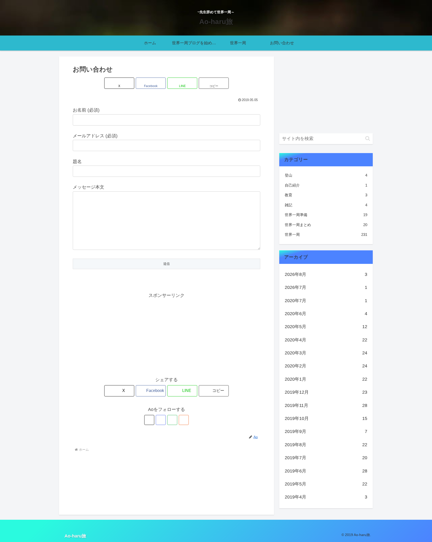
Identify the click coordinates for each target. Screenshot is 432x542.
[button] (214, 83)
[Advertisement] (166, 334)
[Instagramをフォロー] (161, 420)
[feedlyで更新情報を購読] (172, 420)
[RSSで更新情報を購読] (184, 420)
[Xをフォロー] (149, 420)
